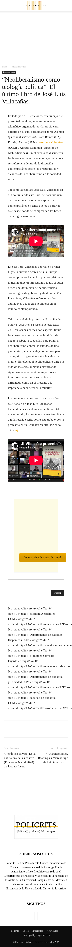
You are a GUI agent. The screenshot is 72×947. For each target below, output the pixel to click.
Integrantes (37, 930)
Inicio (4, 66)
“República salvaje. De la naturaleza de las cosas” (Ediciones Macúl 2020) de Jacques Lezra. (20, 760)
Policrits (15, 930)
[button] (66, 5)
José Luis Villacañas (50, 142)
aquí (17, 430)
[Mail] (31, 916)
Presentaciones (19, 66)
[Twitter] (41, 916)
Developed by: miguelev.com (36, 935)
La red (26, 930)
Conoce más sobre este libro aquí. (43, 557)
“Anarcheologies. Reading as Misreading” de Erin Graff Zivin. (53, 758)
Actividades (52, 930)
